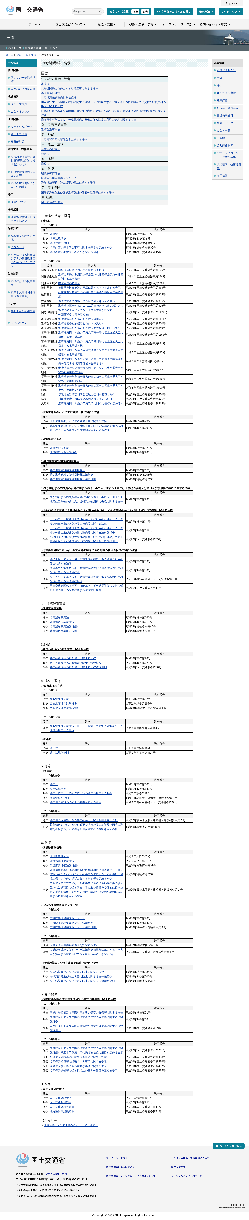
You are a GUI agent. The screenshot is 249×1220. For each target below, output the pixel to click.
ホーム (9, 55)
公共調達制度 (225, 145)
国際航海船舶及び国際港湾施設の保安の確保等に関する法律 (77, 192)
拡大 (145, 11)
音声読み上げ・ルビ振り (176, 11)
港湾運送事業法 (59, 617)
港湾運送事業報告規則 (63, 630)
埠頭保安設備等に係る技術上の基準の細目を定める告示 (84, 1070)
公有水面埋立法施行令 (63, 703)
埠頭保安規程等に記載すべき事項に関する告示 (78, 1061)
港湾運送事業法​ (50, 129)
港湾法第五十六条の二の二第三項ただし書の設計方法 (90, 305)
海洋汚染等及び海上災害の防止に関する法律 (68, 182)
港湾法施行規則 (59, 243)
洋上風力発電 (19, 134)
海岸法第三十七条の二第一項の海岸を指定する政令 (81, 793)
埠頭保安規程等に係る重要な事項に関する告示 (78, 1066)
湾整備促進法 (61, 448)
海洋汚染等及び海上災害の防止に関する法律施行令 (81, 976)
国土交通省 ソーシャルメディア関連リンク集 (131, 1175)
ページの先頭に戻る (230, 1146)
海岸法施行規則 (59, 798)
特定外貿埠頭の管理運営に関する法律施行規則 (78, 667)
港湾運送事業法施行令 (63, 622)
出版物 (221, 138)
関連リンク (51, 48)
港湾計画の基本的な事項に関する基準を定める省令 (81, 247)
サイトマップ (229, 11)
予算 (219, 77)
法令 (219, 85)
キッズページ (19, 322)
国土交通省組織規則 (62, 1106)
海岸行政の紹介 (20, 202)
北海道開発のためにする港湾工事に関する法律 (69, 88)
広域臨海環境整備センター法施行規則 (73, 927)
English (230, 3)
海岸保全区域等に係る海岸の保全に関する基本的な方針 (84, 820)
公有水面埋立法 (50, 149)
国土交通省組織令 (60, 1102)
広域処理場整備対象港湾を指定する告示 (74, 945)
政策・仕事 (22, 55)
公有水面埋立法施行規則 (65, 708)
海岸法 (45, 163)
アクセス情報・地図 (56, 1173)
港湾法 (45, 83)
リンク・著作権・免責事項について (190, 1158)
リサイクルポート (22, 126)
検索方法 (204, 11)
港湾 (33, 55)
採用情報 (222, 175)
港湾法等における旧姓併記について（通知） (71, 1125)
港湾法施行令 (58, 238)
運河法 (45, 153)
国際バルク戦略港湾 (23, 89)
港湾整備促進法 (50, 93)
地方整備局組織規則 (62, 1111)
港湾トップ (15, 48)
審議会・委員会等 (227, 108)
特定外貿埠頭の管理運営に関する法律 (64, 139)
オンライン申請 (226, 92)
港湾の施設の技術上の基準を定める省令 (74, 252)
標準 (135, 11)
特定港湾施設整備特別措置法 (58, 97)
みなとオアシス (20, 111)
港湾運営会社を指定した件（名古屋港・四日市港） (89, 328)
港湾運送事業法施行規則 (65, 626)
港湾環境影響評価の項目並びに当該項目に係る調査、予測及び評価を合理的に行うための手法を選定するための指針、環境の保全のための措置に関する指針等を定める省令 (86, 874)
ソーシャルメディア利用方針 (186, 1175)
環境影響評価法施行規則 (65, 865)
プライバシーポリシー (118, 1158)
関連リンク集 (178, 1167)
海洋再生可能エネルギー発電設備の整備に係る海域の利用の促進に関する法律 (88, 119)
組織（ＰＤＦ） (226, 70)
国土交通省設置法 (52, 202)
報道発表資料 (33, 48)
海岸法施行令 (58, 788)
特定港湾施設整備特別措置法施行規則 (73, 479)
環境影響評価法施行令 (63, 861)
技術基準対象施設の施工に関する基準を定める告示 (89, 287)
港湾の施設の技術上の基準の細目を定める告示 (86, 301)
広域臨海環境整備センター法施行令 (71, 922)
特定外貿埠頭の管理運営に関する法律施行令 (77, 662)
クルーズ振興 (19, 104)
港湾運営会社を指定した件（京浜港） (81, 323)
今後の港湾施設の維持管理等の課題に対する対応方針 (23, 160)
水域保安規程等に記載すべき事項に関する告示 (78, 1057)
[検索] (100, 11)
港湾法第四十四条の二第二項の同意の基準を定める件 (90, 403)
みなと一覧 (223, 130)
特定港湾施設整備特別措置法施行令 (71, 474)
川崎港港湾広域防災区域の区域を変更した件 (85, 398)
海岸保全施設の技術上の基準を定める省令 (75, 802)
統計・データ (225, 123)
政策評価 (222, 100)
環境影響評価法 (50, 173)
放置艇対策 (17, 141)
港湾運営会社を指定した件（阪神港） (81, 319)
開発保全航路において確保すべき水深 (81, 269)
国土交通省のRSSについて (120, 1167)
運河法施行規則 (59, 752)
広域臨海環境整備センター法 (58, 178)
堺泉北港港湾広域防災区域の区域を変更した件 (86, 394)
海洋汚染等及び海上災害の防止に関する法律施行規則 (82, 980)
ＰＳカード (17, 247)
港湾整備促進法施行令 (63, 452)
